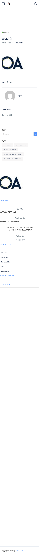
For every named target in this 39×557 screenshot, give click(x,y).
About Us (4, 252)
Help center (4, 257)
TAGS (4, 141)
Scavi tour (7, 145)
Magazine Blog (5, 262)
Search (4, 130)
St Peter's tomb (21, 145)
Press (2, 267)
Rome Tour (19, 551)
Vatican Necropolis (10, 149)
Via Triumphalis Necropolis (12, 159)
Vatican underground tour (13, 154)
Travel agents (5, 271)
